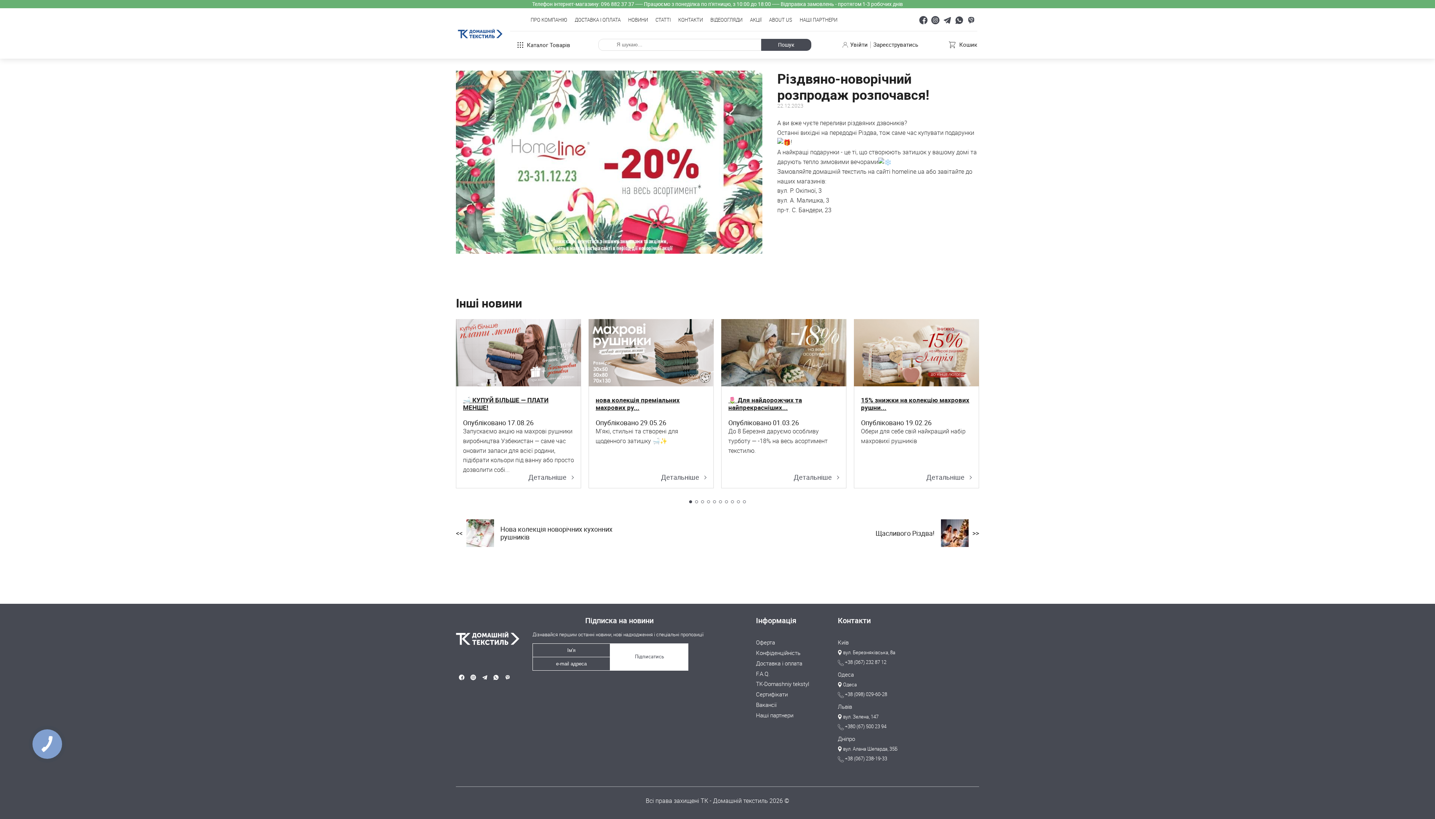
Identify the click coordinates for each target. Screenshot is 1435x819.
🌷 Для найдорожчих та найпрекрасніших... (765, 404)
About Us (780, 20)
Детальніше (547, 477)
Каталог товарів (548, 45)
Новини (638, 20)
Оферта (765, 642)
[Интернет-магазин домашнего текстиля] (484, 638)
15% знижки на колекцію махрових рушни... (915, 404)
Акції (756, 20)
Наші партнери (818, 20)
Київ (843, 642)
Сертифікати (772, 694)
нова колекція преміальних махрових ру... (638, 404)
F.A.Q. (763, 674)
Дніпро (846, 739)
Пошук (786, 44)
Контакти (690, 20)
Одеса (846, 674)
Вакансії (766, 705)
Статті (663, 20)
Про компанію (549, 20)
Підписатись (649, 656)
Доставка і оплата (598, 20)
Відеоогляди (726, 20)
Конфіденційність (778, 653)
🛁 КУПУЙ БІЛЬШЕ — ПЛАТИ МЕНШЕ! (506, 404)
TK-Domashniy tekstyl (782, 684)
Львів (845, 707)
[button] (690, 501)
